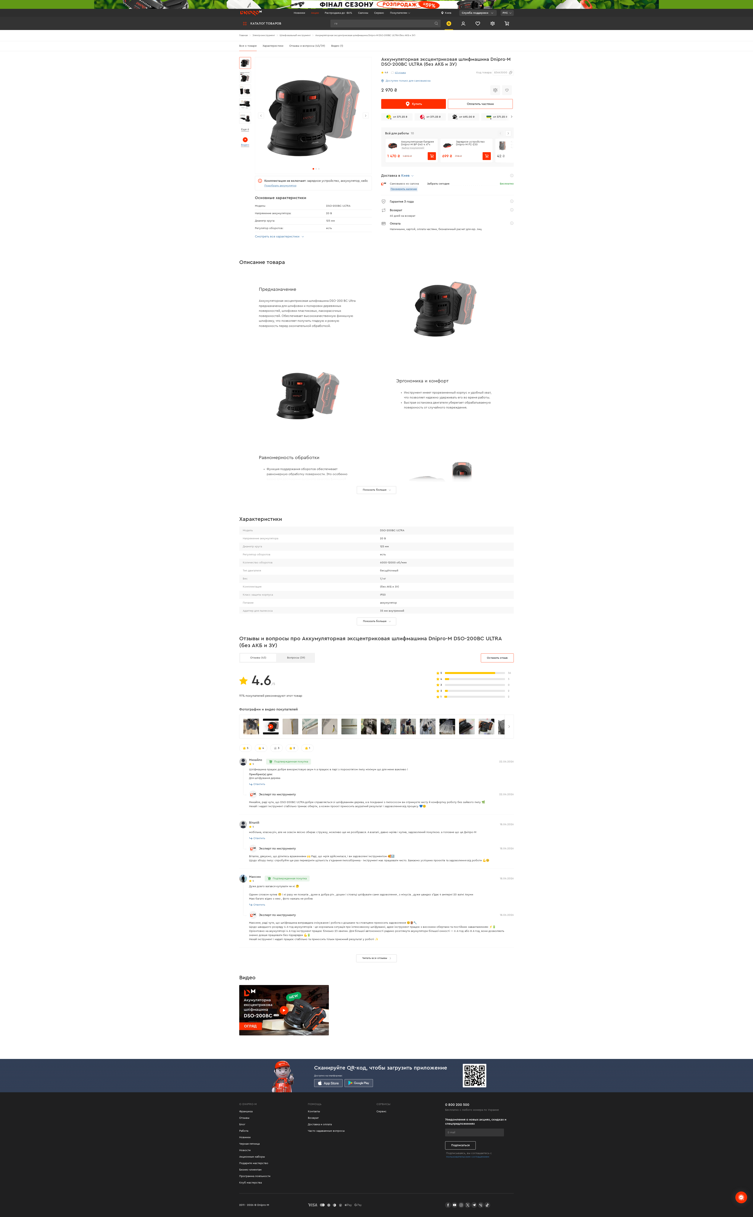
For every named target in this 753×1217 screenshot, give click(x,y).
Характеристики (273, 46)
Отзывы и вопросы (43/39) (307, 46)
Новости (245, 1150)
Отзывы (244, 1118)
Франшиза (246, 1111)
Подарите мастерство (253, 1163)
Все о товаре (248, 46)
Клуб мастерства (250, 1182)
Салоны (363, 13)
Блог (242, 1124)
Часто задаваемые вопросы (326, 1131)
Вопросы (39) (296, 657)
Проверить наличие (404, 189)
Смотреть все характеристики (277, 236)
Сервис (379, 13)
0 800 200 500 (457, 1104)
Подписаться (460, 1145)
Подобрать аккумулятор (280, 185)
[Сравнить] (495, 90)
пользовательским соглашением (467, 1156)
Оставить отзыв (497, 658)
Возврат (313, 1118)
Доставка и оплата (320, 1124)
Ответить (259, 784)
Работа (243, 1131)
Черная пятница (249, 1143)
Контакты (314, 1111)
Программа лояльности (254, 1176)
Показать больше (375, 621)
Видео (245, 145)
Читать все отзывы (374, 958)
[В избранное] (507, 90)
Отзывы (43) (258, 657)
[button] (508, 133)
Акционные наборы (252, 1156)
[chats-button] (741, 1197)
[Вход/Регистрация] (463, 23)
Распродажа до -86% (338, 13)
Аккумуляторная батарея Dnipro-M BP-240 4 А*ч (417, 143)
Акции (315, 13)
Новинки (299, 13)
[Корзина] (507, 23)
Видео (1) (337, 46)
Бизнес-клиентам (250, 1169)
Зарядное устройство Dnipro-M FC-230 (470, 143)
